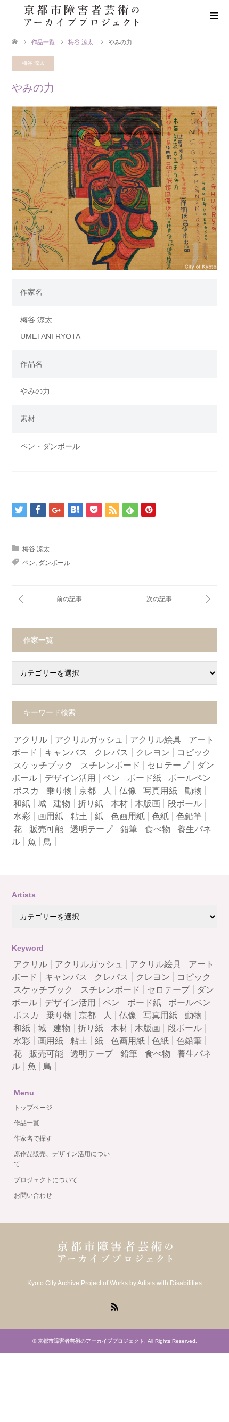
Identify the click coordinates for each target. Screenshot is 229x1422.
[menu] (213, 16)
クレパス (111, 752)
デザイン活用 (70, 778)
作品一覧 (43, 42)
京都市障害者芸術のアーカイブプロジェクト (91, 1341)
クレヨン (153, 752)
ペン (28, 563)
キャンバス (66, 752)
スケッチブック (43, 765)
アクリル (30, 739)
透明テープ (91, 829)
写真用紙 (160, 790)
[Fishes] (63, 599)
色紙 (160, 816)
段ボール (185, 803)
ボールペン (189, 778)
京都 (87, 790)
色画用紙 (128, 816)
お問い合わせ (33, 1195)
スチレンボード (110, 765)
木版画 (147, 803)
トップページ (33, 1107)
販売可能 (46, 829)
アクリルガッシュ (89, 739)
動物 (193, 790)
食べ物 (157, 829)
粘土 (78, 816)
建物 (61, 803)
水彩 (21, 816)
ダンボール (54, 563)
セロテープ (168, 765)
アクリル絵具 (155, 739)
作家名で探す (33, 1138)
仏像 (127, 790)
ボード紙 (144, 778)
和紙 (21, 803)
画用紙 (50, 816)
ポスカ (26, 790)
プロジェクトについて (46, 1180)
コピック (194, 752)
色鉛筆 (189, 816)
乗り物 (59, 790)
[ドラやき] (165, 599)
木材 (119, 803)
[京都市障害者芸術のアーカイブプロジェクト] (81, 15)
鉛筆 (128, 829)
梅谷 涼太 (33, 63)
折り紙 (90, 803)
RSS (114, 1306)
